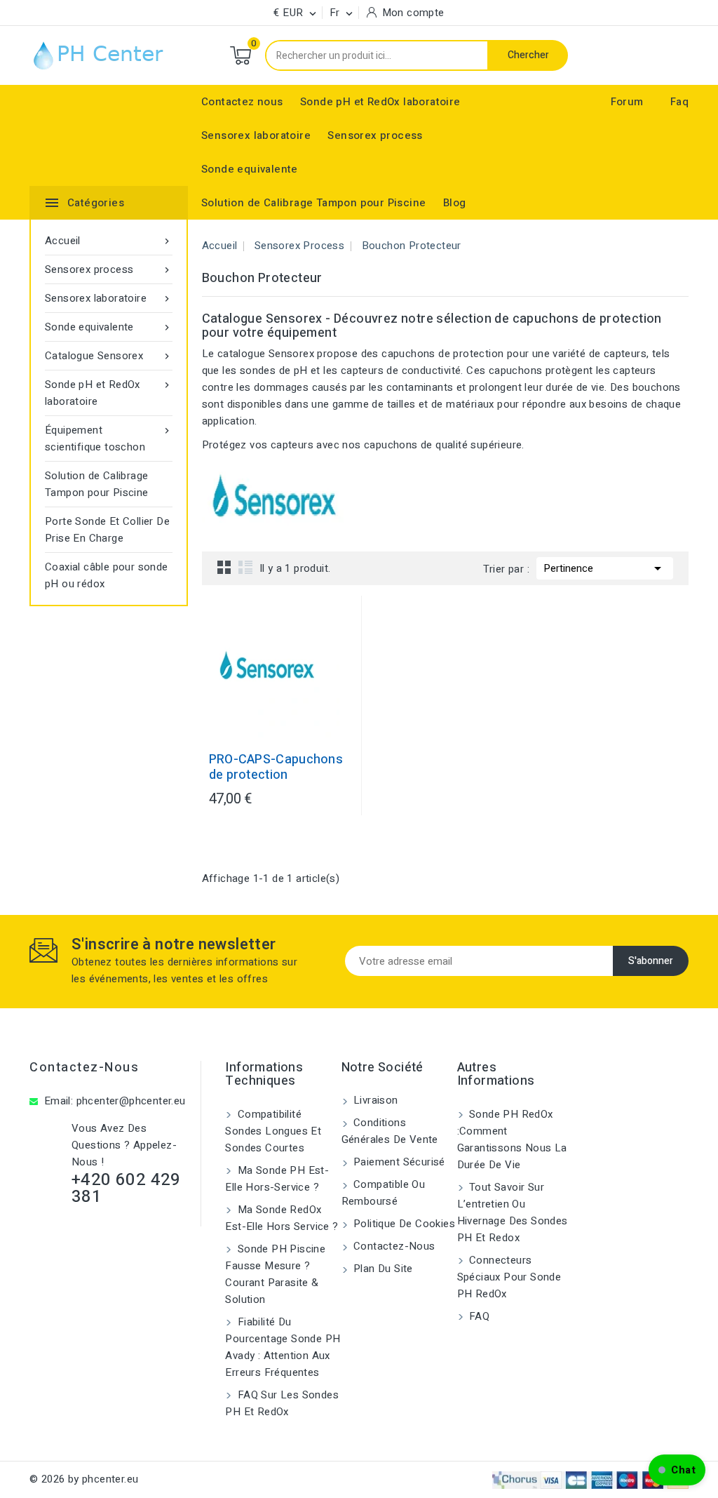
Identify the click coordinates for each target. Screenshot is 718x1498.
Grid (224, 567)
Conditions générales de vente (389, 1131)
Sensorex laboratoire (256, 135)
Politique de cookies (403, 1223)
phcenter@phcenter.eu (131, 1101)
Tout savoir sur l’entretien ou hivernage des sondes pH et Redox (512, 1212)
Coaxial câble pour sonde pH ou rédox (106, 575)
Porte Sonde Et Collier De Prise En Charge (107, 530)
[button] (677, 1469)
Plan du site (382, 1268)
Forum (627, 101)
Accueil (108, 240)
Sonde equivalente (249, 169)
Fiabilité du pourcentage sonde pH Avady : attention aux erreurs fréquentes (282, 1347)
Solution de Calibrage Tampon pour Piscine (313, 202)
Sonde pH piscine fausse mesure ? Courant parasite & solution (275, 1274)
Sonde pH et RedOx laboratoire (380, 101)
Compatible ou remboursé (383, 1193)
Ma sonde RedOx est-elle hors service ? (281, 1218)
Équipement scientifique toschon (108, 438)
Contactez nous (242, 101)
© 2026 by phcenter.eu (83, 1479)
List (245, 567)
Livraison (374, 1100)
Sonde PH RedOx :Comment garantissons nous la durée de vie (512, 1139)
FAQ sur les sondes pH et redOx (282, 1403)
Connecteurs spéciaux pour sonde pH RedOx (509, 1277)
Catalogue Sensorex (108, 355)
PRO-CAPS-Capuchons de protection (276, 767)
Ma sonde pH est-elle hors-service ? (277, 1179)
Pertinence (604, 568)
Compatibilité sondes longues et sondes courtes (273, 1131)
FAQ (478, 1316)
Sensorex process (374, 135)
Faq (679, 101)
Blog (454, 202)
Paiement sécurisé (398, 1162)
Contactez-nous (84, 1067)
